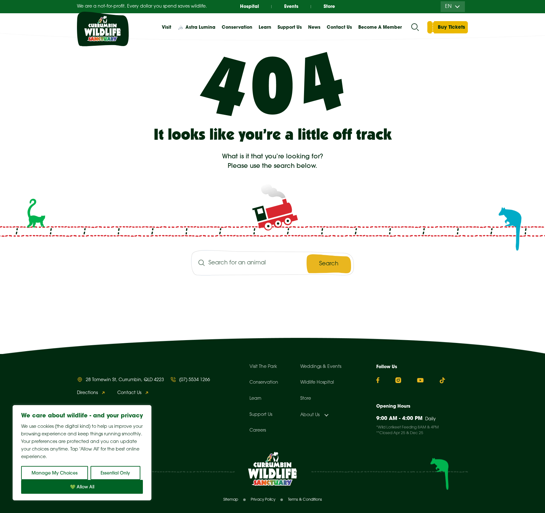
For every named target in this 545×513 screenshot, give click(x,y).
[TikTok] (442, 380)
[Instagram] (398, 380)
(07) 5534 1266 (194, 380)
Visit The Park (263, 367)
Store (329, 6)
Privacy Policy (263, 499)
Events (291, 6)
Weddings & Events (320, 367)
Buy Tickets (451, 27)
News (314, 27)
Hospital (249, 6)
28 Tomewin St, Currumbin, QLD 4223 (125, 380)
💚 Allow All (82, 487)
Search (328, 263)
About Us (309, 415)
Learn (255, 399)
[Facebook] (377, 380)
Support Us (260, 415)
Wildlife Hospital (317, 382)
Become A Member (380, 27)
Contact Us (339, 27)
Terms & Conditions (305, 499)
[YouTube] (420, 380)
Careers (257, 430)
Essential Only (115, 473)
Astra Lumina (200, 27)
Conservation (263, 382)
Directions (87, 393)
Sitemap (230, 499)
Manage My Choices (55, 473)
